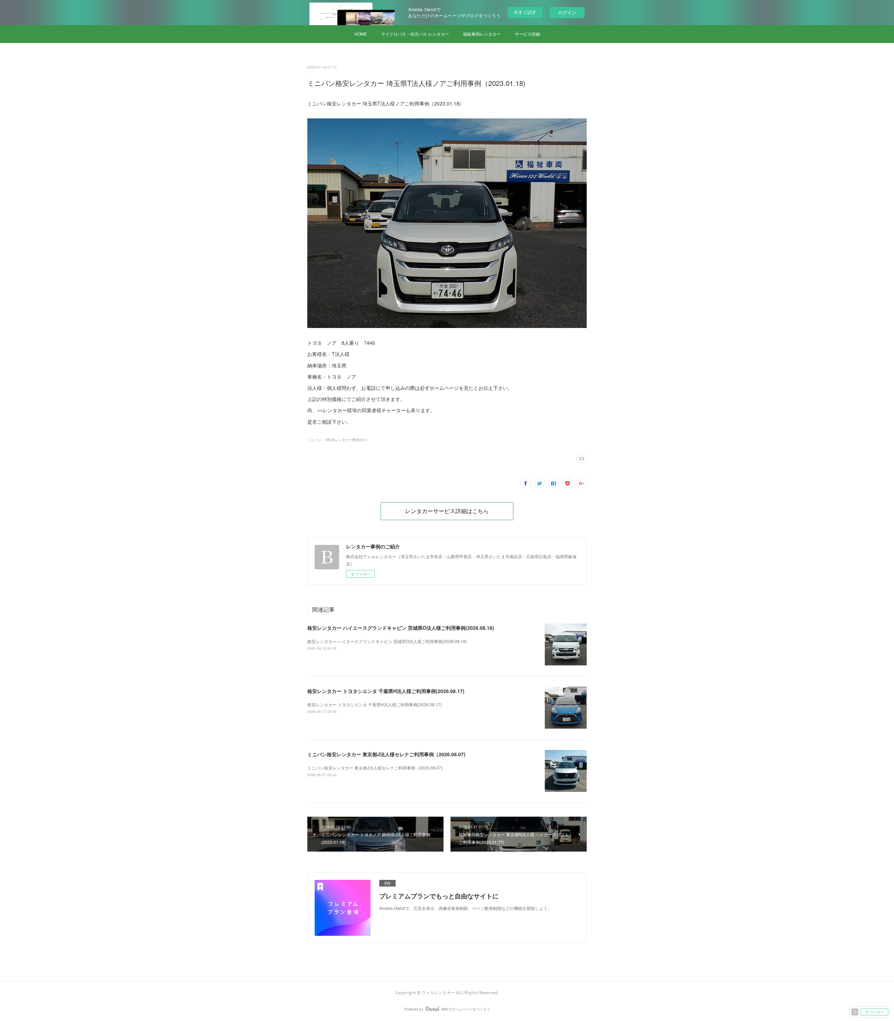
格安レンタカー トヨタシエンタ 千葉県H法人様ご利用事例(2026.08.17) (385, 690)
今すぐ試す (525, 12)
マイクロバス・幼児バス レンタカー (415, 34)
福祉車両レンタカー (482, 34)
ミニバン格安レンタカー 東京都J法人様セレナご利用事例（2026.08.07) (386, 754)
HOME (360, 34)
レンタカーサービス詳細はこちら (447, 511)
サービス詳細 (527, 34)
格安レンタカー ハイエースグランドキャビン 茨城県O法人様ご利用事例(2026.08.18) (400, 627)
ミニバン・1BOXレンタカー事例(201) (337, 439)
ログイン (567, 12)
